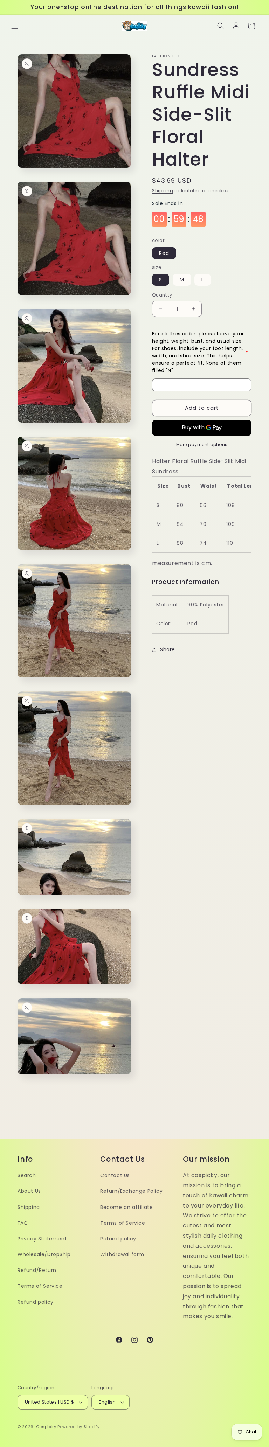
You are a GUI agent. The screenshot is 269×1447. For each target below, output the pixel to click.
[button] (14, 26)
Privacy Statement (42, 1238)
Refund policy (36, 1302)
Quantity (162, 295)
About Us (29, 1191)
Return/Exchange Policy (131, 1191)
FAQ (23, 1222)
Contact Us (115, 1175)
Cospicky (46, 1426)
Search (27, 1175)
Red (164, 253)
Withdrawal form (122, 1254)
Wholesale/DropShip (44, 1254)
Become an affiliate (126, 1207)
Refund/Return (37, 1270)
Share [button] (167, 649)
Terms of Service (40, 1285)
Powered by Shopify (78, 1426)
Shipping (162, 191)
